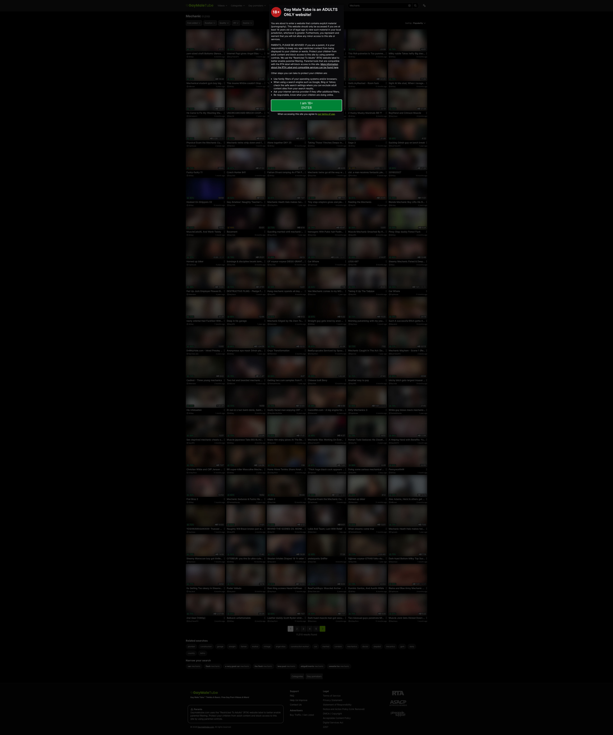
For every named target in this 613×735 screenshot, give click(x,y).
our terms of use (326, 114)
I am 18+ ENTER (306, 105)
